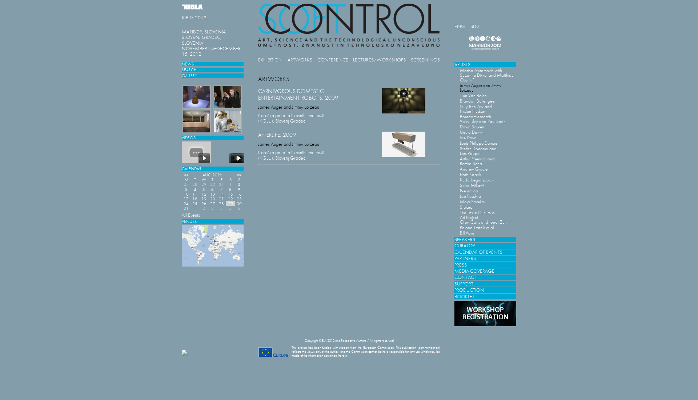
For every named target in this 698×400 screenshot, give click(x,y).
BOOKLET (464, 296)
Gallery (189, 75)
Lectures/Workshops (379, 60)
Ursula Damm (471, 132)
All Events (191, 215)
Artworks (300, 60)
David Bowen (472, 126)
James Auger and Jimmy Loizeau (288, 107)
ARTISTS (462, 64)
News (188, 64)
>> (239, 174)
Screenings (425, 60)
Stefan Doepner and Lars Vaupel (478, 151)
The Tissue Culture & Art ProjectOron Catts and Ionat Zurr (483, 217)
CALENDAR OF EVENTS (478, 252)
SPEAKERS (464, 239)
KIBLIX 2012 (194, 18)
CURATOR (464, 245)
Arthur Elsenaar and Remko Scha (477, 161)
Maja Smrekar (472, 201)
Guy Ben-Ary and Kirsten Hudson (476, 108)
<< (186, 174)
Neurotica (469, 190)
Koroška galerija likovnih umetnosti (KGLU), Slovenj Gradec (291, 118)
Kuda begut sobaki (477, 179)
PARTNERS (465, 258)
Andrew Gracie (474, 169)
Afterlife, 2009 (277, 134)
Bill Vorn (467, 233)
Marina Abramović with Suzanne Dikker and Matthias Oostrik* (486, 75)
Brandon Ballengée (477, 101)
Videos (189, 137)
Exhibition (270, 60)
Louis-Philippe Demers (478, 143)
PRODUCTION (469, 290)
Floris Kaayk (470, 174)
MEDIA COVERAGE (474, 271)
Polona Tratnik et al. (477, 227)
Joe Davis (468, 137)
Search (189, 69)
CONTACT (465, 277)
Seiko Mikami (472, 185)
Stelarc (466, 207)
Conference (332, 60)
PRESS (460, 265)
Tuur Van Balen (473, 95)
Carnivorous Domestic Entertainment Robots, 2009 (298, 94)
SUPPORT (463, 284)
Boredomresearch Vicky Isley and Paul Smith (483, 119)
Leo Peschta (470, 196)
